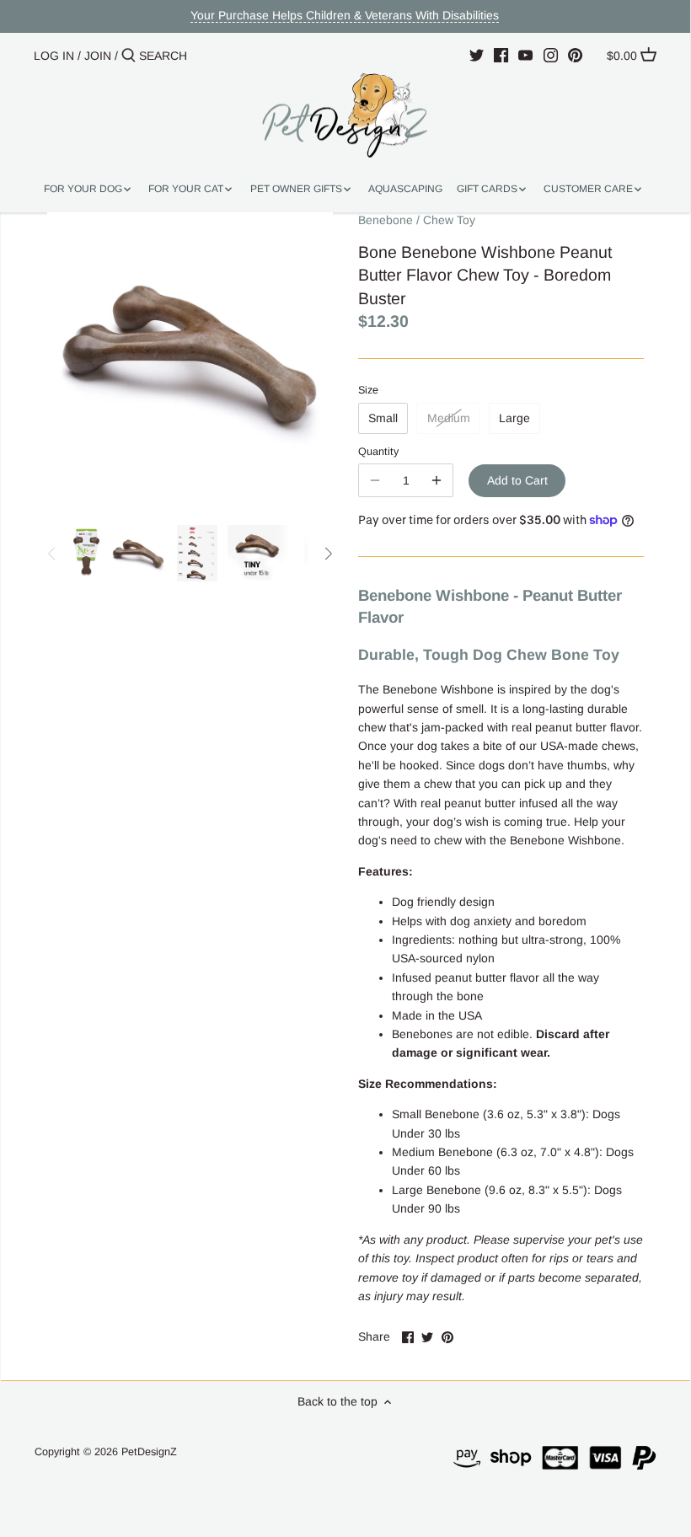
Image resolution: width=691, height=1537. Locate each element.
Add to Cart (517, 480)
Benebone (385, 220)
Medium (448, 418)
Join (97, 55)
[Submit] (128, 55)
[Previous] (52, 553)
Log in (54, 55)
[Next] (327, 553)
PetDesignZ (149, 1452)
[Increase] (436, 480)
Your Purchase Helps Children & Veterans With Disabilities (344, 15)
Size (368, 390)
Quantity (378, 452)
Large (514, 418)
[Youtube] (525, 55)
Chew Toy (449, 220)
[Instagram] (551, 55)
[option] (85, 553)
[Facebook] (501, 55)
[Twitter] (476, 55)
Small (383, 418)
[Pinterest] (575, 55)
